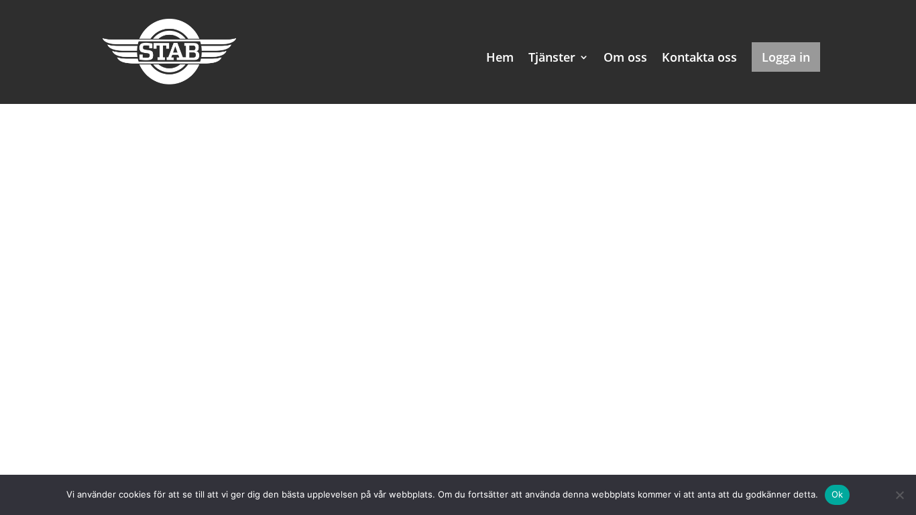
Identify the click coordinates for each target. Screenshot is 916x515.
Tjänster (551, 58)
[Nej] (899, 495)
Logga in (786, 57)
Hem (500, 58)
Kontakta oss (699, 58)
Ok (838, 494)
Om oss (625, 58)
